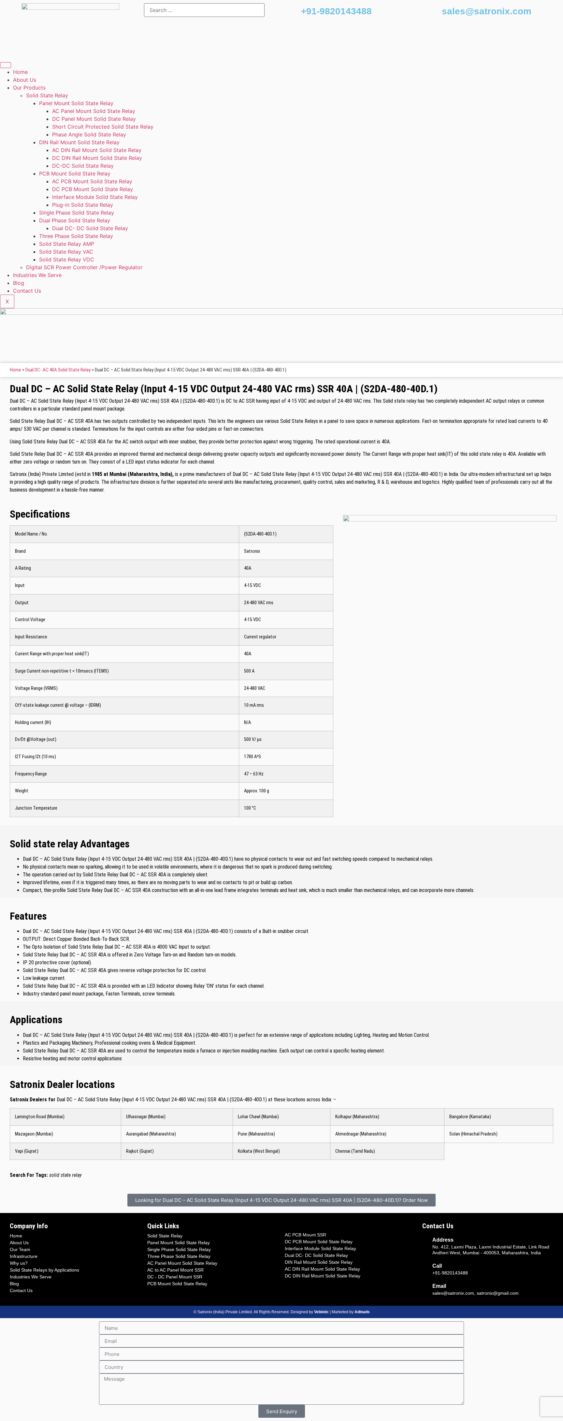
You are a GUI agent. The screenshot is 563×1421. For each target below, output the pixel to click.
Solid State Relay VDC (66, 259)
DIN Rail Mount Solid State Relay (79, 142)
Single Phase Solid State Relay (76, 212)
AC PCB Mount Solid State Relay (92, 181)
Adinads (362, 1312)
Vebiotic (321, 1312)
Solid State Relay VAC (66, 251)
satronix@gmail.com (498, 1293)
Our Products (29, 87)
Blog (18, 283)
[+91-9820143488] (293, 11)
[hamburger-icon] (5, 65)
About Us (24, 80)
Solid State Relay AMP (66, 244)
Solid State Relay (47, 95)
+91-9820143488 (336, 11)
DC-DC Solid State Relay (83, 165)
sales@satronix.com (486, 11)
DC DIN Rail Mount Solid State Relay (97, 158)
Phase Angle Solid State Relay (89, 134)
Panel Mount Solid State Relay (76, 103)
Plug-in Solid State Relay (82, 205)
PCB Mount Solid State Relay (74, 173)
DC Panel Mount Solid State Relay (94, 119)
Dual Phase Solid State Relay (74, 220)
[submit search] (273, 10)
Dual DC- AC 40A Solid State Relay (58, 370)
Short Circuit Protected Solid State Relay (102, 126)
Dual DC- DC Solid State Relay (90, 228)
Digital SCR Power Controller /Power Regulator (84, 267)
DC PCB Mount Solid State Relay (92, 189)
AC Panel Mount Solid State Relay (93, 111)
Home (20, 72)
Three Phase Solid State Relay (76, 236)
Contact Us (27, 290)
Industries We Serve (37, 275)
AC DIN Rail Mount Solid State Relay (96, 150)
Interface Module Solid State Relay (95, 197)
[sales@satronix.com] (434, 11)
